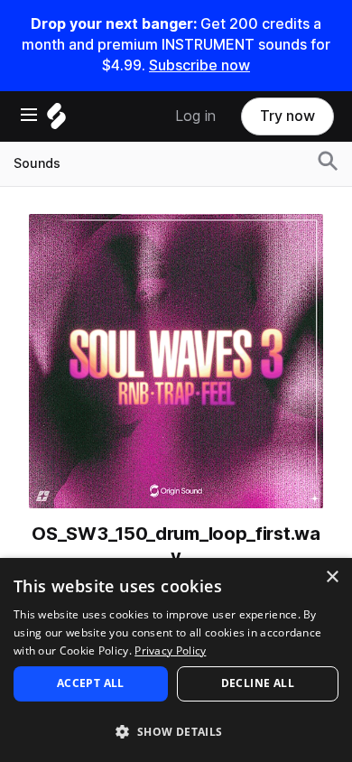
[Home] (56, 120)
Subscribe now (199, 65)
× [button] (331, 577)
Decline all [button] (257, 683)
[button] (176, 730)
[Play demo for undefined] (176, 361)
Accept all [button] (91, 683)
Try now (287, 116)
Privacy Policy (170, 650)
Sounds (37, 163)
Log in (195, 116)
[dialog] (176, 660)
